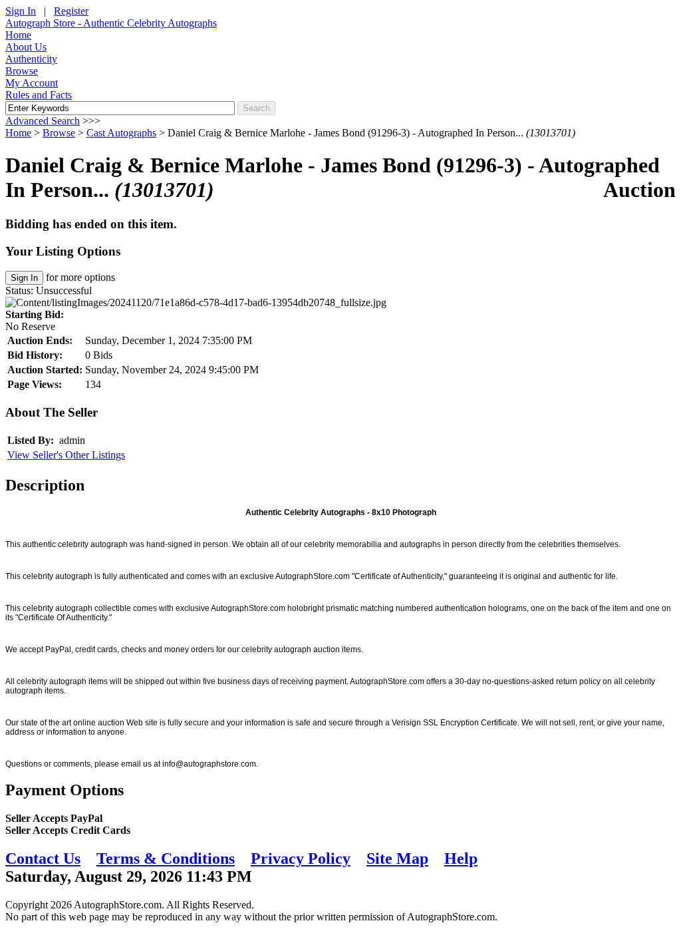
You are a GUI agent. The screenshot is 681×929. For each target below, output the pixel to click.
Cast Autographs (121, 132)
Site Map (397, 858)
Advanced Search (42, 120)
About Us (26, 47)
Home (18, 35)
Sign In (20, 11)
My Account (31, 83)
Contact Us (42, 858)
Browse (21, 71)
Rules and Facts (38, 94)
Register (71, 11)
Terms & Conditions (165, 858)
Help (460, 858)
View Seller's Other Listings (66, 455)
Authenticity (31, 59)
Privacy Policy (300, 858)
